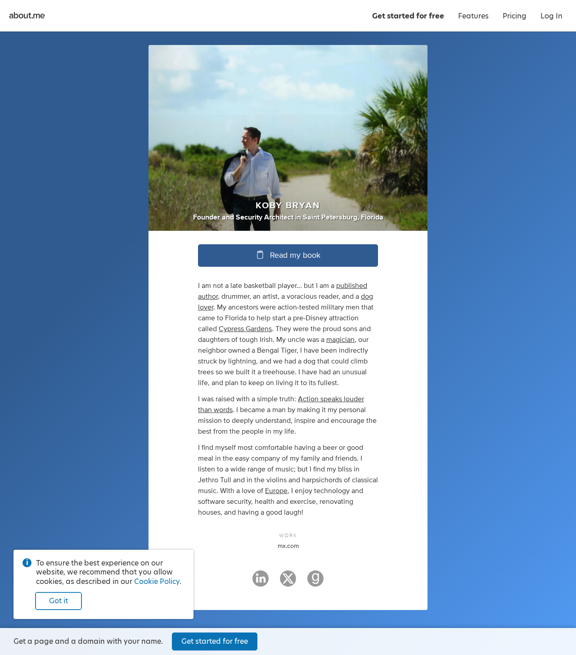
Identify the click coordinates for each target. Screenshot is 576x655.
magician (340, 339)
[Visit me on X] (288, 582)
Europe (276, 490)
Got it (58, 601)
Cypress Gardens (245, 328)
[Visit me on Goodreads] (315, 582)
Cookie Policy (157, 581)
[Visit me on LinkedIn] (260, 582)
